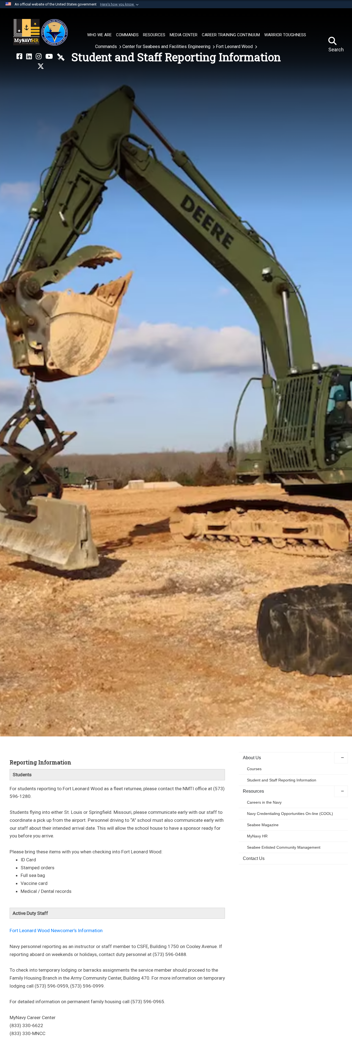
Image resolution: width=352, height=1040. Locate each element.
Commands (106, 46)
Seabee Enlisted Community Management (283, 847)
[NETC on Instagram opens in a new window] (39, 56)
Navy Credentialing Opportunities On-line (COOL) (290, 813)
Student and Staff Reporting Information (281, 780)
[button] (120, 4)
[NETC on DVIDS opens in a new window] (61, 56)
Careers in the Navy (264, 802)
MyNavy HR (257, 836)
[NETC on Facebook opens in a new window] (19, 56)
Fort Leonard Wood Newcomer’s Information (56, 930)
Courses (254, 769)
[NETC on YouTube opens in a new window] (49, 56)
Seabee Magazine (263, 825)
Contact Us (254, 858)
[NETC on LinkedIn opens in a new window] (29, 56)
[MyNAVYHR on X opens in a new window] (40, 66)
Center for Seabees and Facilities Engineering (166, 46)
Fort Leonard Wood (235, 46)
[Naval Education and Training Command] (40, 32)
